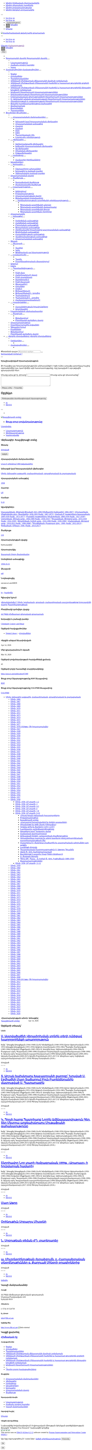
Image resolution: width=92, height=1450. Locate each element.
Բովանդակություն (24, 194)
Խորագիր (17, 164)
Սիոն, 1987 (15, 929)
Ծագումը (17, 314)
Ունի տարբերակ (23, 277)
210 (2, 535)
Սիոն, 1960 (15, 868)
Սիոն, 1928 (15, 731)
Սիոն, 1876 (15, 722)
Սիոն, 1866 (15, 699)
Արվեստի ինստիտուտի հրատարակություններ (34, 92)
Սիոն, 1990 (15, 936)
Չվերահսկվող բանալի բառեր (30, 173)
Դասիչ (18, 259)
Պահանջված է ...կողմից (27, 298)
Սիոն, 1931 (15, 738)
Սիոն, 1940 (15, 758)
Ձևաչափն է (21, 284)
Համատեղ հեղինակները (27, 160)
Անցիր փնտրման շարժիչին (19, 5)
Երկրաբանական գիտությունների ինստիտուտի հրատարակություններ (47, 97)
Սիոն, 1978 (15, 909)
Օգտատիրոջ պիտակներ (28, 169)
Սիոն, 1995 (15, 947)
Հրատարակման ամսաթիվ (29, 239)
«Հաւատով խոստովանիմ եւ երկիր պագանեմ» (43, 822)
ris (7, 403)
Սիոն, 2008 (15, 977)
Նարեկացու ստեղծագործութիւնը (37, 829)
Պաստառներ (17, 110)
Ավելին (4, 1280)
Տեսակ (14, 241)
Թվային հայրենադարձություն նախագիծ (31, 104)
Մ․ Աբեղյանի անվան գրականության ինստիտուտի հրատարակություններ (48, 99)
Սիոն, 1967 (15, 884)
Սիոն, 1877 (15, 724)
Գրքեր (14, 74)
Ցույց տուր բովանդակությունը (24, 421)
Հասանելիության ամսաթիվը (30, 234)
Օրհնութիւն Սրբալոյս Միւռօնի (23, 1221)
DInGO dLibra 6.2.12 (25, 1432)
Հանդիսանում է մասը (26, 275)
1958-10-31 (5, 564)
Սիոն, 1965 (15, 879)
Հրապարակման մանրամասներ (29, 117)
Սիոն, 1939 (15, 756)
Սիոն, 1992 (15, 941)
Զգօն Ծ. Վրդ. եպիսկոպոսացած (36, 852)
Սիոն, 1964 (15, 877)
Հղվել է (18, 289)
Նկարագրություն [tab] (14, 431)
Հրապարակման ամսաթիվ (29, 124)
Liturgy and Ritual (17, 624)
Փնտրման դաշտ (9, 351)
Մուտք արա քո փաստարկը (64, 375)
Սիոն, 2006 (15, 973)
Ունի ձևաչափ (22, 282)
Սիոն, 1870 (15, 708)
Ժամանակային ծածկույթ (28, 185)
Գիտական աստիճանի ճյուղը (35, 209)
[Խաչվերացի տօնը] (11, 417)
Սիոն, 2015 (15, 988)
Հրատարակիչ (18, 214)
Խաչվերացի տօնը (29, 820)
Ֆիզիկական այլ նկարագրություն (32, 252)
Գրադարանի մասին (16, 58)
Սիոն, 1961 (15, 870)
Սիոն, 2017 (15, 993)
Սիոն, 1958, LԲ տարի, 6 (26, 809)
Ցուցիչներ (11, 113)
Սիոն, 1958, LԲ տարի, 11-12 (28, 863)
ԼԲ (2, 493)
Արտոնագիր (21, 309)
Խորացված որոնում (11, 354)
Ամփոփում (20, 191)
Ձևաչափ (17, 243)
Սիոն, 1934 (15, 745)
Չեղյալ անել (7, 388)
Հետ (4, 52)
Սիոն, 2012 (15, 982)
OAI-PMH (5, 693)
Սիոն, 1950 (15, 781)
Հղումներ (20, 286)
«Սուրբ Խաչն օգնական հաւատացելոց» (40, 815)
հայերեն (8, 593)
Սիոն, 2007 (15, 975)
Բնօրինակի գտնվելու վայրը (29, 320)
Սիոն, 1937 (15, 752)
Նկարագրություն (19, 63)
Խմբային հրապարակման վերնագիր (33, 146)
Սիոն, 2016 (15, 991)
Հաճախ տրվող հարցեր (22, 65)
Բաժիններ (16, 329)
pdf (2, 573)
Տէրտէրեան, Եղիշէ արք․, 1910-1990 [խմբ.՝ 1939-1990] (42, 521)
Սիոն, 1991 (15, 938)
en (14, 18)
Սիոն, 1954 (15, 790)
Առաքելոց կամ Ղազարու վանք (35, 831)
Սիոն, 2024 (15, 1009)
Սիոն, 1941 (15, 761)
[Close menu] (2, 35)
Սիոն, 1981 (15, 916)
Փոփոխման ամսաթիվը (27, 232)
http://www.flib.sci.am (9, 1327)
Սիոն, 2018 (15, 995)
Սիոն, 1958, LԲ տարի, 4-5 (27, 806)
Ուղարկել (18, 388)
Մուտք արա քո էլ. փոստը (14, 375)
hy (2, 593)
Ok (3, 1443)
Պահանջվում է (22, 295)
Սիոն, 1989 (15, 934)
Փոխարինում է (22, 291)
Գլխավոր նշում (18, 327)
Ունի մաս (20, 273)
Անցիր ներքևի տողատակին (20, 10)
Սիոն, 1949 (15, 779)
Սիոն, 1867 (15, 702)
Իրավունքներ (19, 302)
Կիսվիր (14, 25)
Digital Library (11, 633)
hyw (10, 18)
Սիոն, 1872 (15, 713)
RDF (3, 683)
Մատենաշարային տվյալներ (25, 325)
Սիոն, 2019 (15, 998)
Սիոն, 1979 (15, 911)
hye (7, 18)
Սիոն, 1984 (15, 922)
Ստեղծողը (18, 155)
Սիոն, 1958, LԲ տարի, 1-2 (27, 802)
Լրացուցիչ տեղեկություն (27, 137)
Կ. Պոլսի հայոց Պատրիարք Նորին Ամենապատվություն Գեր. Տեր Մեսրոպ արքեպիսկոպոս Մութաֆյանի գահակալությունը (45, 1123)
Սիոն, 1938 (15, 754)
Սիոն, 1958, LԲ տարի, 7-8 (27, 811)
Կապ (13, 67)
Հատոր (19, 126)
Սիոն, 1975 (15, 902)
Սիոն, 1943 (15, 765)
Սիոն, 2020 (15, 1000)
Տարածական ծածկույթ (27, 182)
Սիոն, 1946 (15, 772)
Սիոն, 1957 (15, 797)
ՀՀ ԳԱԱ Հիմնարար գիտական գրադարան (22, 614)
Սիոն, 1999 (15, 957)
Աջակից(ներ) (17, 162)
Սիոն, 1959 (15, 866)
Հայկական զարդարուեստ (33, 834)
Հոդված (5, 450)
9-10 (2, 502)
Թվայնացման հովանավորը (29, 198)
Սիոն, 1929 (15, 733)
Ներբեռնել (6, 426)
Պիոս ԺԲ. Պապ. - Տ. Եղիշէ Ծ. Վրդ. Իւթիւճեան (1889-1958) (47, 859)
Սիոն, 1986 (15, 927)
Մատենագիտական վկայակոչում (32, 261)
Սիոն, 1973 (15, 897)
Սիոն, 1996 (15, 950)
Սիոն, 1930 (15, 736)
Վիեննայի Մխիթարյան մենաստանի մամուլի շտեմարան (39, 81)
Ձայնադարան (18, 106)
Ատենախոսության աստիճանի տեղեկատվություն (43, 200)
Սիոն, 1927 (15, 729)
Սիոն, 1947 (15, 774)
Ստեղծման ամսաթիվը (26, 221)
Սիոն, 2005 (15, 970)
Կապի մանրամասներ (17, 1407)
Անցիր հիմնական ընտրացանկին (22, 3)
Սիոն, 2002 (15, 963)
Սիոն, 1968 (15, 886)
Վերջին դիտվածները (19, 336)
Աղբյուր (14, 264)
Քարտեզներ (17, 108)
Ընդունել (65, 1439)
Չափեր (19, 248)
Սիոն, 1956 (15, 795)
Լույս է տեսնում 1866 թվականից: (17, 464)
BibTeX (9, 405)
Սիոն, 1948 (15, 777)
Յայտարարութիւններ (31, 861)
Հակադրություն (13, 22)
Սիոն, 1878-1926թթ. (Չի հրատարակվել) (29, 727)
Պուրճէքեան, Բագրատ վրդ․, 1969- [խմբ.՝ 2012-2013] (56, 523)
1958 (3, 483)
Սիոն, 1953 (15, 788)
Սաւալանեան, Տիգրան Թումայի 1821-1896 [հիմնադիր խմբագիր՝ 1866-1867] (37, 512)
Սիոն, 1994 (15, 945)
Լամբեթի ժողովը (28, 847)
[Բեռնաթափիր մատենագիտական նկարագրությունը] (4, 1065)
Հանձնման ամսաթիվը (26, 223)
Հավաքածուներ (14, 70)
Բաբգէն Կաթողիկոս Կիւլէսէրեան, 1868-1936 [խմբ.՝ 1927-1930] (55, 516)
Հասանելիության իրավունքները (31, 307)
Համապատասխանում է (27, 300)
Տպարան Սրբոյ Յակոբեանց (15, 554)
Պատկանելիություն (22, 268)
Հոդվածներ (16, 76)
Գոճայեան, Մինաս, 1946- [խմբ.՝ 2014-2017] (21, 526)
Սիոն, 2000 (15, 959)
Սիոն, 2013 (15, 984)
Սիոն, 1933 (15, 743)
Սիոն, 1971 (15, 893)
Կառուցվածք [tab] (12, 435)
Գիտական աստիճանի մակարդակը (38, 207)
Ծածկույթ (17, 178)
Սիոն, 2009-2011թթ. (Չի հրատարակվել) (29, 979)
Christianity (5, 624)
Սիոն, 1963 (15, 875)
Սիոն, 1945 (15, 770)
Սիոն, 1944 (15, 768)
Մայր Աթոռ (9, 1202)
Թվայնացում (21, 318)
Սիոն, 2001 (15, 961)
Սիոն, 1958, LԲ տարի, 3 (26, 804)
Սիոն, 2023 (15, 1007)
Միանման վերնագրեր (26, 151)
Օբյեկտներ (16, 341)
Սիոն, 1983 (15, 920)
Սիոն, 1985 (15, 925)
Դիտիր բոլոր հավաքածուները (21, 1369)
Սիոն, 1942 (15, 763)
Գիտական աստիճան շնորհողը (36, 212)
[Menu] (2, 14)
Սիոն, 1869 (15, 706)
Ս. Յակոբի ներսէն (29, 856)
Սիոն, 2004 (15, 968)
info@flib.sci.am (7, 1318)
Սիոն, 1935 (15, 747)
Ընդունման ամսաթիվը (27, 225)
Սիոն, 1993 (15, 943)
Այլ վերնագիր (22, 149)
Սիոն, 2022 (15, 1004)
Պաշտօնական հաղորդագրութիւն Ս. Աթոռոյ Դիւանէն (47, 850)
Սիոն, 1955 (15, 793)
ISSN (17, 131)
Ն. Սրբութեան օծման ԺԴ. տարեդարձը (29, 1240)
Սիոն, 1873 (15, 715)
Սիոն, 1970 (15, 891)
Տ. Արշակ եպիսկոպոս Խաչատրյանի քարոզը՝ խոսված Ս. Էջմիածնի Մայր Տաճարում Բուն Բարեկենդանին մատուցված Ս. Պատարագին (43, 1079)
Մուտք (9, 29)
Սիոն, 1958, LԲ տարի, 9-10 (27, 813)
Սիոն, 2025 (15, 1011)
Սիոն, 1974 (15, 900)
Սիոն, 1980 (15, 913)
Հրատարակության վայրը (28, 196)
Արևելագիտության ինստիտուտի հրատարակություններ (39, 94)
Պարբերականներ (20, 79)
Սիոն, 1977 (15, 907)
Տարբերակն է (22, 280)
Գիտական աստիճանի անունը (35, 205)
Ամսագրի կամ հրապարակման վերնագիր (36, 122)
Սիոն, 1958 (15, 799)
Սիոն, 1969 (15, 888)
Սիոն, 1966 (15, 881)
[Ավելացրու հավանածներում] (2, 409)
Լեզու (13, 266)
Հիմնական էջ (9, 1337)
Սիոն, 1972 (15, 895)
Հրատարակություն (20, 323)
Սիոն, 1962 (15, 872)
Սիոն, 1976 (15, 904)
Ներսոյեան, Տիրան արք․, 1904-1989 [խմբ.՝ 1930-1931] (25, 519)
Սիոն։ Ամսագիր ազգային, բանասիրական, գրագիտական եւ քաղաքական (38, 473)
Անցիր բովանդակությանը (19, 8)
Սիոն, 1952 (15, 786)
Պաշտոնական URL (25, 135)
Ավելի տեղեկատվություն (48, 1439)
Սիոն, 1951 (15, 784)
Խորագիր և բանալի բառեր (29, 171)
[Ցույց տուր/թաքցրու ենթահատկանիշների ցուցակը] (11, 117)
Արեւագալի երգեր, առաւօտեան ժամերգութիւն (44, 836)
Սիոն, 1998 (15, 954)
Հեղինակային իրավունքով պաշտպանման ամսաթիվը (42, 230)
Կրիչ (17, 250)
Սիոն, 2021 (15, 1002)
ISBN (17, 133)
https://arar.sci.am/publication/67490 (14, 674)
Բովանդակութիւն (29, 818)
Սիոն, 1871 (15, 711)
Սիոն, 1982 (15, 918)
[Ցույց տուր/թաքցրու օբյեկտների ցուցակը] (40, 70)
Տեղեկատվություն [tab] (15, 433)
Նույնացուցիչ (19, 255)
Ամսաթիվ (17, 216)
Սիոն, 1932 (15, 740)
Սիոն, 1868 (15, 704)
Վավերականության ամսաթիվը (31, 237)
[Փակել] (2, 356)
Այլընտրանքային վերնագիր (29, 144)
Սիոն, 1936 (15, 749)
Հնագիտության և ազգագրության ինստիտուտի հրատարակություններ (47, 101)
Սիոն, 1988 (15, 932)
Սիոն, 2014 (15, 986)
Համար (19, 128)
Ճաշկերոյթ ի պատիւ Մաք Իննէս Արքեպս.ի (41, 854)
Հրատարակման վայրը (22, 176)
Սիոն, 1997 (15, 952)
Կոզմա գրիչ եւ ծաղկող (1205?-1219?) (37, 827)
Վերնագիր (18, 140)
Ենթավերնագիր (23, 153)
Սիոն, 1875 (15, 720)
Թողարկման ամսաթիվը (27, 228)
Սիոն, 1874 (15, 717)
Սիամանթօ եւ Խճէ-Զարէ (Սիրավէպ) (38, 825)
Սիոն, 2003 (15, 966)
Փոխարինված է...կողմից (27, 293)
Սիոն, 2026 (15, 1014)
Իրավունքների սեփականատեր (27, 311)
